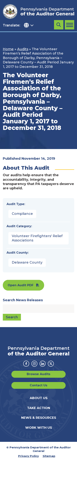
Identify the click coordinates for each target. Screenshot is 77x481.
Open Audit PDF (20, 285)
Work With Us (38, 427)
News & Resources (38, 418)
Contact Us (38, 385)
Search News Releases (23, 300)
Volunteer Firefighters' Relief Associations (37, 238)
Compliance (22, 214)
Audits (22, 49)
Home (8, 49)
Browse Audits (38, 374)
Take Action (38, 408)
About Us (38, 398)
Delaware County (27, 262)
